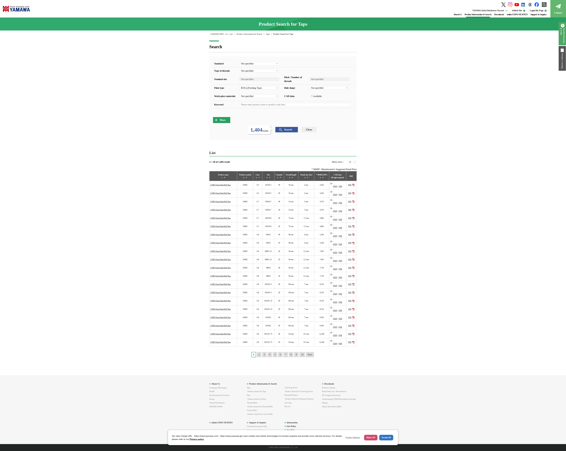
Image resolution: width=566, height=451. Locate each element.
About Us (458, 14)
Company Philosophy (218, 388)
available (318, 96)
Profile (212, 391)
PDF (340, 186)
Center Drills (252, 410)
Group (211, 399)
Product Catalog (562, 61)
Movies (287, 406)
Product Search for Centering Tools (299, 391)
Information (292, 422)
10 (302, 354)
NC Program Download (331, 395)
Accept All (386, 437)
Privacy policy (197, 439)
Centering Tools (290, 387)
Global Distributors (217, 403)
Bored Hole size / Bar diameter (334, 391)
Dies (248, 395)
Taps (268, 34)
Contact (558, 12)
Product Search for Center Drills (260, 414)
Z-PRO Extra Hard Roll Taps (220, 185)
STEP (335, 186)
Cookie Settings (352, 437)
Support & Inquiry (538, 14)
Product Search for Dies (256, 399)
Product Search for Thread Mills (260, 406)
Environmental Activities (219, 395)
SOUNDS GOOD (215, 406)
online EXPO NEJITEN (517, 14)
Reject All (370, 437)
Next (310, 354)
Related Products (291, 395)
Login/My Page (536, 10)
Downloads (499, 14)
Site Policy (291, 426)
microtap (288, 403)
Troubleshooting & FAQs (562, 35)
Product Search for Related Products (299, 399)
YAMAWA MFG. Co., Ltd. (221, 34)
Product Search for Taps (256, 391)
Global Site (517, 10)
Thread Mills (252, 403)
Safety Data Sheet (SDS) (331, 406)
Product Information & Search (478, 14)
